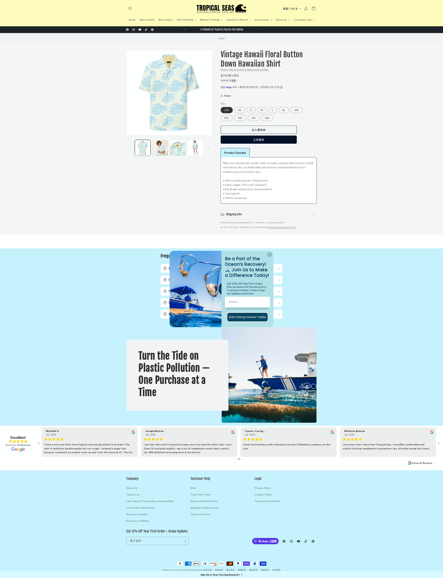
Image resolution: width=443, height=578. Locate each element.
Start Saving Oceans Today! (247, 317)
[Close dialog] (270, 255)
